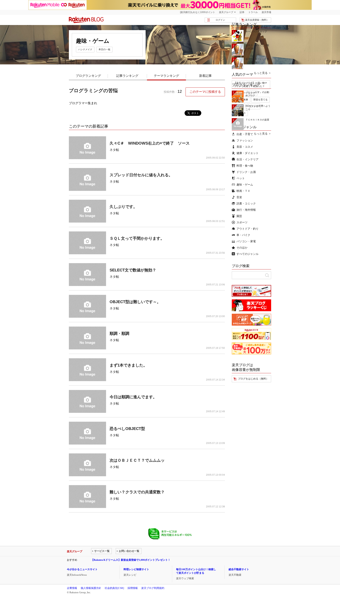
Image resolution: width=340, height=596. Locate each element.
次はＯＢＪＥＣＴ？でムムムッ (137, 460)
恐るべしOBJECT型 (127, 428)
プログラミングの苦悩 (93, 90)
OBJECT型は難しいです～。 (135, 302)
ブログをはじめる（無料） (253, 378)
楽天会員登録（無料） (257, 20)
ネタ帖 (114, 149)
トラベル (253, 12)
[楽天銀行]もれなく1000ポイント (197, 12)
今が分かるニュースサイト (82, 569)
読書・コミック (246, 203)
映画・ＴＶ (243, 190)
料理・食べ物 (245, 165)
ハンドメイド (85, 49)
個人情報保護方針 (91, 588)
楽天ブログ (86, 20)
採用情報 (133, 588)
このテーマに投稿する (205, 91)
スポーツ (242, 222)
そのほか (242, 247)
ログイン (220, 20)
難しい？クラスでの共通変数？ (137, 492)
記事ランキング (127, 75)
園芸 (239, 216)
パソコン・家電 (246, 241)
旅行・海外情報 (246, 209)
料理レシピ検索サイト (136, 569)
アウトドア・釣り (248, 228)
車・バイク (243, 235)
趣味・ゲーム (245, 184)
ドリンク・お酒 (246, 172)
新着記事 (205, 75)
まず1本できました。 (128, 365)
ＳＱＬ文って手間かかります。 (137, 238)
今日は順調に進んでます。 (133, 397)
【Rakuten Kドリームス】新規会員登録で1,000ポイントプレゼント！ (130, 559)
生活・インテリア (248, 159)
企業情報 (72, 588)
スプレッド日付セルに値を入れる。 (141, 175)
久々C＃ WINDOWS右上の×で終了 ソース (150, 143)
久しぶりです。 (123, 206)
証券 (242, 12)
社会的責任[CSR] (114, 588)
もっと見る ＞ (262, 72)
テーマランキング (166, 75)
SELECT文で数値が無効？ (133, 270)
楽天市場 (266, 12)
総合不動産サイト (239, 569)
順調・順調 (119, 333)
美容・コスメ (245, 146)
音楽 (239, 197)
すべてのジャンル (248, 253)
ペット (241, 178)
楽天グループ (226, 12)
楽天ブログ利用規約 (152, 588)
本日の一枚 (104, 49)
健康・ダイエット (248, 153)
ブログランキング (88, 75)
